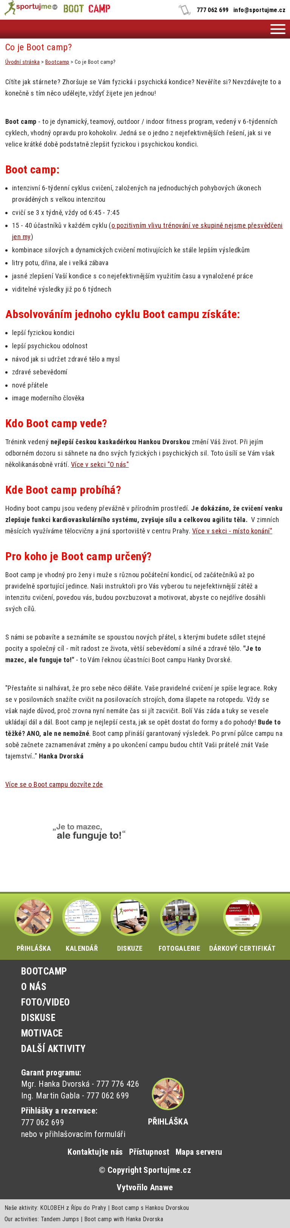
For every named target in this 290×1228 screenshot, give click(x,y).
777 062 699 (213, 10)
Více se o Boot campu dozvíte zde (54, 784)
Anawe (161, 1187)
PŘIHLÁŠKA (34, 948)
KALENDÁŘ (82, 948)
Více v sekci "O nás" (100, 464)
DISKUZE (129, 948)
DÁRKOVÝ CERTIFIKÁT (242, 948)
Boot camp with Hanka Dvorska (123, 1219)
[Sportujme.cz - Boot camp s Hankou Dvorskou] (30, 8)
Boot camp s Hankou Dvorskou (150, 1207)
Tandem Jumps (60, 1219)
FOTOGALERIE (179, 948)
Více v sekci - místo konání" (232, 531)
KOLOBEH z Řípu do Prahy (73, 1207)
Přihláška (168, 1121)
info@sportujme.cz (259, 10)
